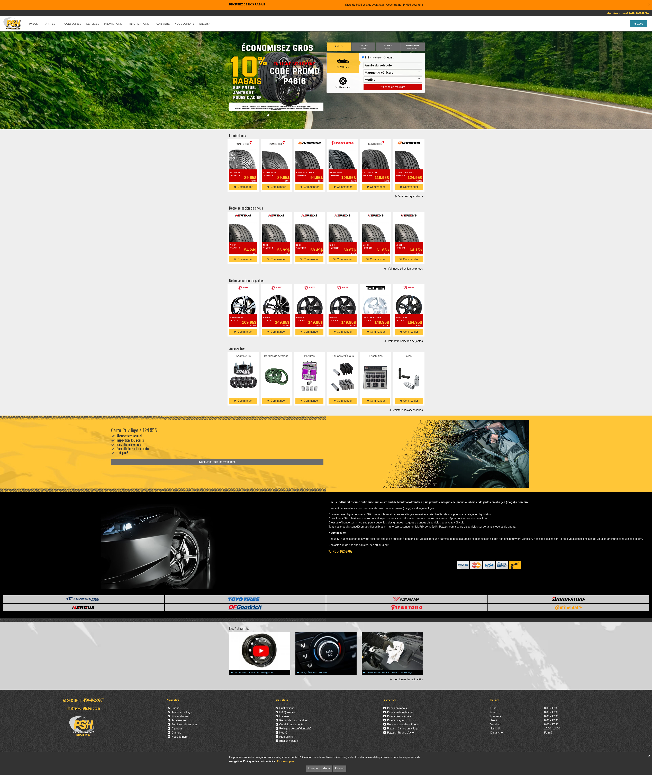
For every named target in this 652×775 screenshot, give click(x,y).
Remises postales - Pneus (402, 724)
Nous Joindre (179, 736)
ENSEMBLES (412, 47)
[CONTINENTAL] (568, 607)
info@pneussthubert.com (83, 708)
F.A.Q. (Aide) (286, 712)
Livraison (284, 716)
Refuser (339, 768)
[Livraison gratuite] (276, 76)
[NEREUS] (83, 607)
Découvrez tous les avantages (217, 461)
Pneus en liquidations (399, 712)
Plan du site (286, 736)
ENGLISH (205, 23)
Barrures (309, 371)
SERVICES (92, 23)
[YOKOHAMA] (406, 599)
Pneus (174, 708)
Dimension (344, 87)
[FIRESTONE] (406, 607)
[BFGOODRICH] (245, 607)
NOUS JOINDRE (184, 23)
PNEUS (34, 23)
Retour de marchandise (292, 720)
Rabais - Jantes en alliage (402, 728)
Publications (286, 708)
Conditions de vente (290, 724)
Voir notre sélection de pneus (404, 268)
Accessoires (178, 720)
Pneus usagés (395, 720)
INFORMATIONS (139, 23)
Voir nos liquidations (410, 196)
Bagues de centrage (276, 371)
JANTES (50, 23)
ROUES (388, 47)
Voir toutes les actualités (407, 679)
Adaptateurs (243, 371)
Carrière (175, 732)
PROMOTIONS (113, 23)
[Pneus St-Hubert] (12, 23)
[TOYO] (245, 599)
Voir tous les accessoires (407, 410)
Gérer (326, 768)
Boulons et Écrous (343, 371)
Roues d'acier (179, 716)
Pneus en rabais (396, 708)
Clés (409, 371)
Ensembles (376, 371)
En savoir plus (285, 761)
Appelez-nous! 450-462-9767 (628, 13)
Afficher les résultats (393, 86)
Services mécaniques (183, 724)
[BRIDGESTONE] (568, 599)
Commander (244, 186)
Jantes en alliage (181, 712)
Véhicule (344, 67)
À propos (176, 728)
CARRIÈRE (163, 23)
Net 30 (282, 732)
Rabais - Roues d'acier (400, 732)
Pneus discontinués (398, 716)
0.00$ (639, 23)
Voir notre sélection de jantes (405, 341)
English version (288, 740)
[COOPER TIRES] (83, 599)
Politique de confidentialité (294, 728)
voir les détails (243, 162)
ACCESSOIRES (72, 23)
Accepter (313, 768)
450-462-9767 (342, 551)
